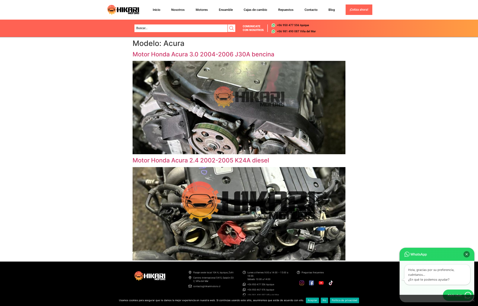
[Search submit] (231, 28)
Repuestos (286, 10)
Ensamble (226, 10)
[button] (466, 254)
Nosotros (178, 10)
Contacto (311, 10)
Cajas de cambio (255, 10)
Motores (202, 10)
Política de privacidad (344, 300)
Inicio (156, 10)
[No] (473, 300)
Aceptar (312, 300)
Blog (331, 10)
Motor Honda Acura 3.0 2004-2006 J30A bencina (203, 54)
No (324, 300)
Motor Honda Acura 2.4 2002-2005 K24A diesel (201, 160)
